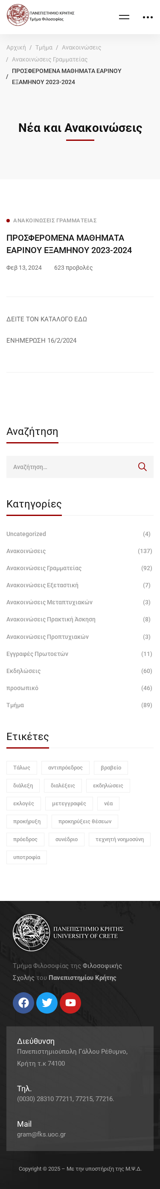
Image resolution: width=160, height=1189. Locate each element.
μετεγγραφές (69, 803)
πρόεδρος (25, 839)
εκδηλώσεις (108, 785)
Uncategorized (78, 533)
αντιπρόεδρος (65, 767)
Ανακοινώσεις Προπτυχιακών (78, 636)
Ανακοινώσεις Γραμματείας (50, 59)
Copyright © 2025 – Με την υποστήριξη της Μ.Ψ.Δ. (80, 1169)
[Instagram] (29, 1017)
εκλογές (23, 803)
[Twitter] (21, 1017)
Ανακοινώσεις (82, 47)
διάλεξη (23, 785)
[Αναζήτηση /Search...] (80, 467)
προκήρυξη (27, 821)
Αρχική (16, 47)
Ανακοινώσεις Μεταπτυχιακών (78, 602)
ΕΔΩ (80, 319)
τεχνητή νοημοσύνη (120, 839)
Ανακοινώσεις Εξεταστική (78, 585)
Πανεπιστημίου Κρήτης (82, 978)
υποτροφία (26, 857)
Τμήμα (43, 47)
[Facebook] (12, 1017)
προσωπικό (79, 688)
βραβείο (111, 767)
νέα (108, 803)
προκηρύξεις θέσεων (84, 821)
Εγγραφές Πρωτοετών (79, 653)
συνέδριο (66, 839)
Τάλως (21, 767)
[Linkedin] (38, 1017)
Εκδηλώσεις (79, 670)
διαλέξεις (63, 785)
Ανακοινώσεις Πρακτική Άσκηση (78, 619)
